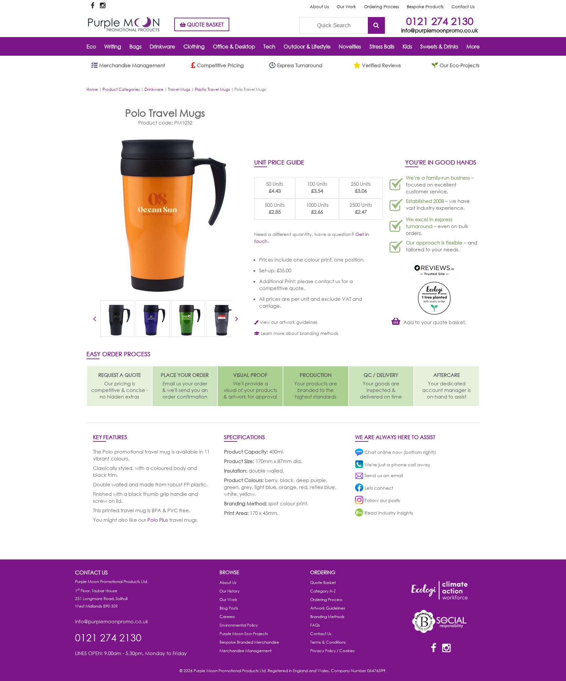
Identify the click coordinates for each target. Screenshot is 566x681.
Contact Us (463, 7)
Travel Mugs (179, 89)
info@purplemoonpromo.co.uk (439, 30)
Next (236, 320)
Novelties (350, 46)
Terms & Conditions (328, 642)
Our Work (346, 7)
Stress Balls (381, 46)
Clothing (194, 46)
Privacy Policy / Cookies (332, 650)
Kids (407, 46)
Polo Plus (157, 519)
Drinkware (162, 46)
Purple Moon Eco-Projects (243, 633)
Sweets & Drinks (439, 46)
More (473, 46)
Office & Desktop (234, 46)
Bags (135, 46)
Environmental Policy (238, 625)
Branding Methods (327, 616)
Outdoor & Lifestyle (307, 46)
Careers (227, 616)
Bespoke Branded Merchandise (249, 642)
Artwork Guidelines (327, 608)
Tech (269, 46)
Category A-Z (323, 591)
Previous (94, 320)
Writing (112, 46)
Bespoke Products (425, 7)
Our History (229, 591)
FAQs (315, 625)
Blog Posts (228, 608)
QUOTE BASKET (205, 24)
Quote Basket (323, 582)
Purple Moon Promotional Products (123, 24)
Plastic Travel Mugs (212, 89)
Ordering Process (381, 7)
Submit (376, 25)
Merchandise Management (245, 650)
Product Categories (121, 89)
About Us (319, 7)
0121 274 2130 (439, 21)
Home (92, 89)
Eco (91, 46)
